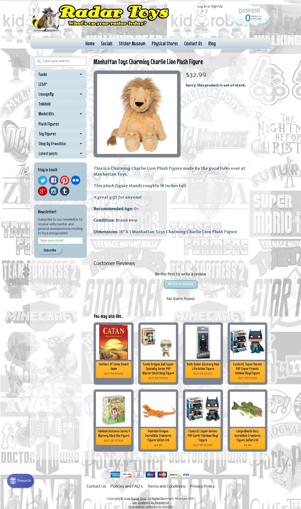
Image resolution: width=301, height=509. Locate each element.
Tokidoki (45, 103)
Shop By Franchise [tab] (52, 143)
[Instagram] (53, 191)
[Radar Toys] (100, 31)
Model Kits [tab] (46, 113)
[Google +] (42, 191)
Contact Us (193, 43)
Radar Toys (138, 498)
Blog (212, 43)
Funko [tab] (43, 74)
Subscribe (50, 250)
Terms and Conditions (166, 486)
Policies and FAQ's (127, 486)
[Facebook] (53, 180)
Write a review (180, 284)
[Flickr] (75, 180)
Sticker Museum (132, 43)
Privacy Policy (202, 486)
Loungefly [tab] (46, 94)
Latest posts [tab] (48, 153)
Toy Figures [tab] (47, 133)
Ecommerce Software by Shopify (151, 506)
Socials (106, 43)
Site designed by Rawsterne (150, 502)
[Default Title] (137, 113)
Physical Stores (165, 43)
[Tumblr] (64, 191)
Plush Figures (49, 123)
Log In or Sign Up (210, 6)
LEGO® (43, 84)
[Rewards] (20, 481)
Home (90, 43)
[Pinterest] (64, 180)
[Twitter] (42, 180)
